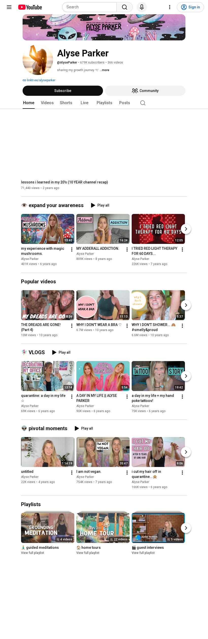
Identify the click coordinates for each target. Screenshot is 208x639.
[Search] (124, 7)
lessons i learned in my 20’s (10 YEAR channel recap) (64, 182)
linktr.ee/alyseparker (40, 80)
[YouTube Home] (29, 7)
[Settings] (170, 7)
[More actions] (72, 250)
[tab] (29, 103)
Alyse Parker (30, 259)
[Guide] (9, 7)
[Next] (186, 229)
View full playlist (32, 553)
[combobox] (90, 7)
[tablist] (104, 103)
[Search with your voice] (142, 7)
